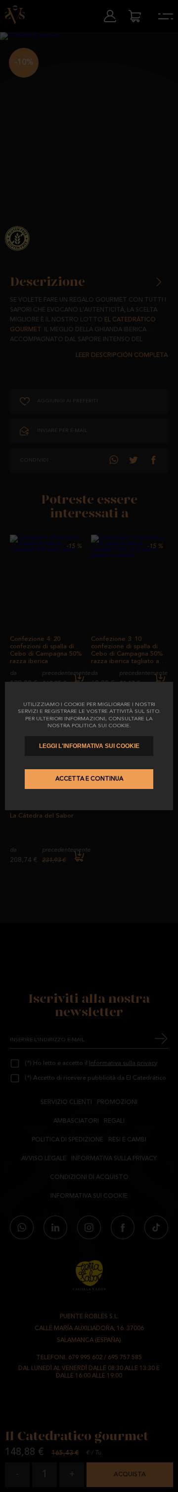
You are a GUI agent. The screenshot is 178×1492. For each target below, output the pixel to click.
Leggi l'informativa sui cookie (89, 746)
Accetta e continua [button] (89, 779)
